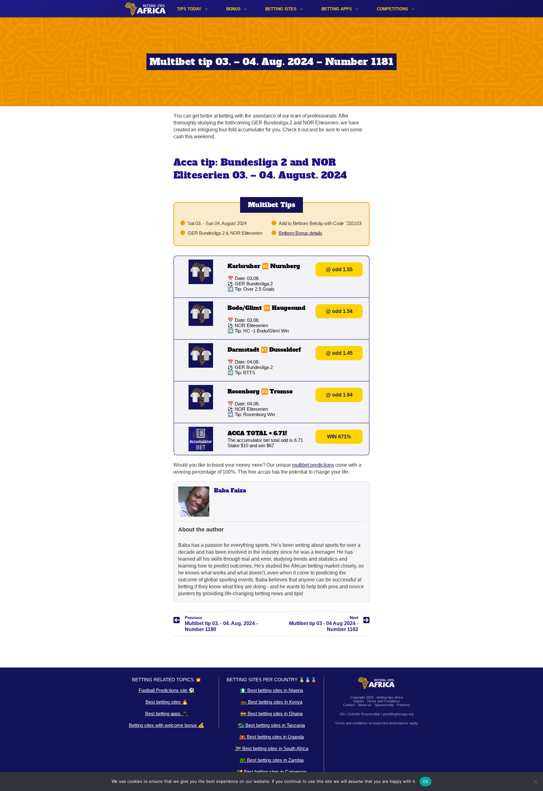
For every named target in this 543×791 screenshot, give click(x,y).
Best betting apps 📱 (166, 713)
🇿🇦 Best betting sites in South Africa (271, 748)
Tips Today (189, 9)
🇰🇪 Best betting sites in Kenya (271, 702)
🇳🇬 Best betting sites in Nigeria (271, 690)
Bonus (233, 9)
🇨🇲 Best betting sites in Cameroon (272, 771)
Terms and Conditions (383, 701)
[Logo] (145, 8)
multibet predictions (313, 465)
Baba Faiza (230, 490)
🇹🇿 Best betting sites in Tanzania (271, 725)
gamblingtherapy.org (398, 714)
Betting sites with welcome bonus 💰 (166, 725)
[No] (535, 781)
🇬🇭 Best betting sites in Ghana (271, 713)
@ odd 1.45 (339, 353)
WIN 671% (339, 436)
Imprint (358, 701)
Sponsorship (384, 705)
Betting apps (336, 9)
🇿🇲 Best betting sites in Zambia (272, 760)
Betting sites (281, 9)
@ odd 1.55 (339, 269)
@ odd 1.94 (339, 395)
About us (364, 705)
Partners (403, 705)
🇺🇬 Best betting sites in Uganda (271, 736)
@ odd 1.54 (339, 311)
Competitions (392, 9)
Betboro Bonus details (300, 233)
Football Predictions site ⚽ (167, 690)
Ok (425, 781)
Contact (349, 705)
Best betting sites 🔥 (166, 702)
